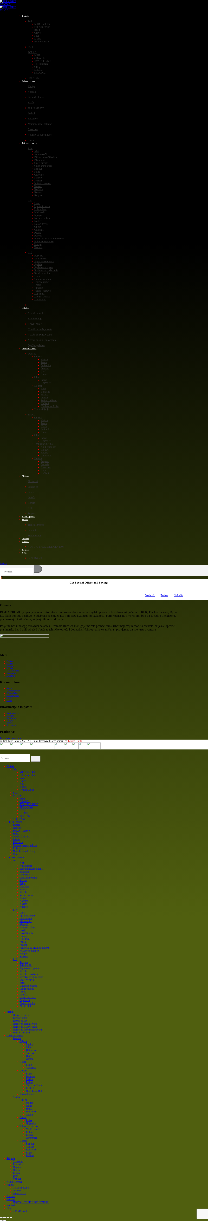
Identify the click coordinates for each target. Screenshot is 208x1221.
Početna (9, 661)
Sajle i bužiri (40, 258)
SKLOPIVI (40, 72)
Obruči (37, 226)
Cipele (16, 854)
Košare (38, 192)
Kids (36, 35)
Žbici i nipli (40, 299)
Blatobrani (39, 160)
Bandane (45, 391)
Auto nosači (40, 154)
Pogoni (38, 235)
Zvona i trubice (42, 296)
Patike (44, 380)
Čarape (44, 374)
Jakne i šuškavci (36, 107)
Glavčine (39, 174)
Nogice (38, 221)
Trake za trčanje (36, 524)
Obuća (37, 377)
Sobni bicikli (34, 535)
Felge (37, 171)
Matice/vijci (40, 212)
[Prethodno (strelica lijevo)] (1, 1220)
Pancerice (33, 486)
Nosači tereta (41, 224)
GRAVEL (39, 58)
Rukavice (33, 129)
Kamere (38, 177)
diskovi (38, 168)
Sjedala (38, 180)
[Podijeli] (7, 1217)
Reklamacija (11, 725)
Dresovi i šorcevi (36, 97)
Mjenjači (38, 215)
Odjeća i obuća (28, 81)
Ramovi (38, 247)
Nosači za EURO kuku (40, 334)
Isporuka (9, 723)
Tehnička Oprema (43, 443)
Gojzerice (46, 382)
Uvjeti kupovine (12, 713)
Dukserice (46, 365)
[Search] (38, 569)
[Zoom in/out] (1, 1217)
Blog (24, 552)
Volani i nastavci (42, 183)
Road (37, 29)
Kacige (31, 86)
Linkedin (178, 595)
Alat (36, 151)
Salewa (31, 414)
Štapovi (45, 461)
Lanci (37, 203)
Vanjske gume (41, 282)
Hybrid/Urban (41, 41)
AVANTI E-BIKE (43, 61)
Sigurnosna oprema (44, 261)
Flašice (44, 394)
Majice (44, 359)
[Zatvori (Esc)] (11, 1217)
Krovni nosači (35, 323)
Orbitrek (32, 530)
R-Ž (30, 252)
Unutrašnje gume (43, 279)
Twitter (164, 595)
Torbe (37, 276)
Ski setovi (33, 481)
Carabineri (46, 455)
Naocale (32, 91)
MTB (37, 55)
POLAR (32, 52)
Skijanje (25, 476)
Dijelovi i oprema (30, 143)
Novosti (25, 541)
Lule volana (40, 209)
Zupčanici (39, 293)
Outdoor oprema (29, 348)
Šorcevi (45, 368)
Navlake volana (42, 218)
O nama (9, 663)
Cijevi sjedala (41, 163)
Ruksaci (45, 449)
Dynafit (32, 353)
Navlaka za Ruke (49, 406)
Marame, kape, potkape (40, 124)
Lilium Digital (75, 741)
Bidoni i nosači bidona (45, 157)
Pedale (37, 232)
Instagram (16, 738)
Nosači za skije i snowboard (42, 340)
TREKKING (41, 64)
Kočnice (38, 189)
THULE (25, 308)
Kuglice (38, 195)
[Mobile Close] (2, 752)
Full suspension (42, 27)
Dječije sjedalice (21, 1032)
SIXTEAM (19, 819)
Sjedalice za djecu (43, 267)
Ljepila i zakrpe (42, 206)
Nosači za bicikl (36, 313)
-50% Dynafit (35, 558)
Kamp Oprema (14, 1181)
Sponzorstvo (11, 673)
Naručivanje (11, 718)
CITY (37, 67)
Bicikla (25, 16)
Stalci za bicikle (42, 273)
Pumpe (37, 244)
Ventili (37, 284)
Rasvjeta (38, 255)
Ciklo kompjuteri (43, 165)
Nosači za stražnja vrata (40, 329)
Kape (43, 388)
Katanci (38, 186)
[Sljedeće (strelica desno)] (4, 1220)
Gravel (37, 32)
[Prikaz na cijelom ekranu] (4, 1217)
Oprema (32, 492)
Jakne (44, 362)
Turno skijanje (41, 409)
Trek (30, 21)
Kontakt (9, 668)
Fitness (25, 519)
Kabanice (33, 118)
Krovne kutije (35, 318)
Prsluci (31, 113)
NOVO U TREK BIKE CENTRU (46, 546)
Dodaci (38, 385)
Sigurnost (10, 715)
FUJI (30, 47)
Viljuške (38, 287)
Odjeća (38, 356)
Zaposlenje (10, 676)
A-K (30, 148)
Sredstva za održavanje (46, 270)
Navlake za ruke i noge (40, 134)
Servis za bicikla (12, 671)
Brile (30, 508)
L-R (30, 200)
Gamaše (45, 464)
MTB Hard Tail (42, 24)
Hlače (31, 102)
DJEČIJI (38, 69)
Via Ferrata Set (48, 446)
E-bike (37, 38)
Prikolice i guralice (43, 241)
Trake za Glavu (49, 400)
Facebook (150, 595)
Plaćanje (9, 720)
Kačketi (45, 403)
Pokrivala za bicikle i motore (49, 238)
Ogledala (39, 229)
